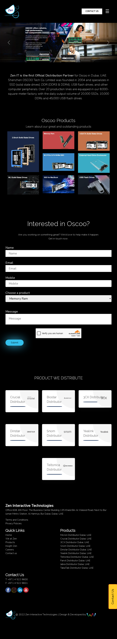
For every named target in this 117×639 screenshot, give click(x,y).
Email (9, 263)
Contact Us (91, 11)
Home (8, 535)
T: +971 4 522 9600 (16, 579)
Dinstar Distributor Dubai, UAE (76, 549)
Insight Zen (11, 546)
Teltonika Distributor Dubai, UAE (77, 557)
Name (9, 248)
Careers (9, 549)
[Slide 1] (53, 58)
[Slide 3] (64, 58)
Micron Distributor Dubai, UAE (75, 535)
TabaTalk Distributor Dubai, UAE (77, 568)
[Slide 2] (58, 58)
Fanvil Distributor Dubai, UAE (75, 560)
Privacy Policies (13, 523)
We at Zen (11, 538)
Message (11, 311)
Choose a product (17, 293)
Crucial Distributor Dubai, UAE (76, 538)
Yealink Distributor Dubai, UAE (76, 553)
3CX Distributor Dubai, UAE (74, 542)
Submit (14, 342)
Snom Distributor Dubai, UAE (75, 546)
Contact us (11, 553)
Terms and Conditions (16, 520)
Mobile (10, 278)
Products (10, 542)
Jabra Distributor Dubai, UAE (75, 564)
